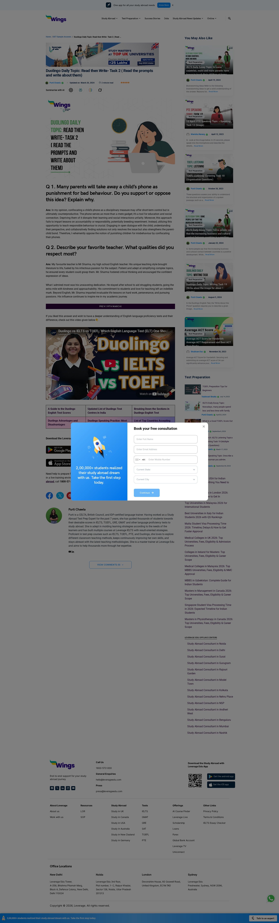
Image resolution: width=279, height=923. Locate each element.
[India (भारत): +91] (137, 460)
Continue (146, 493)
